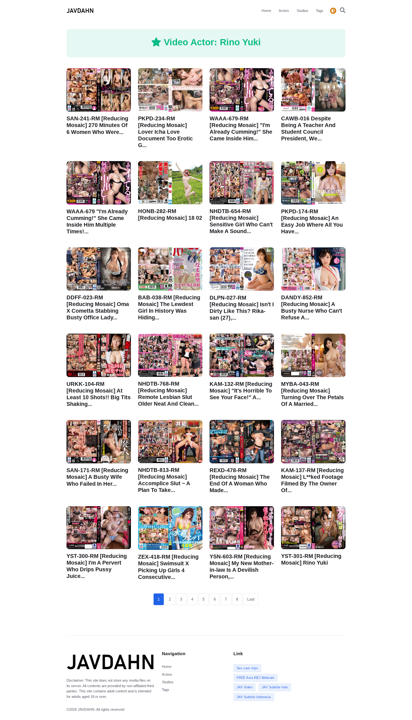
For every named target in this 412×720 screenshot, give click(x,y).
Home (266, 11)
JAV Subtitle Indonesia (254, 697)
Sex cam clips (247, 668)
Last (250, 599)
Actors (284, 11)
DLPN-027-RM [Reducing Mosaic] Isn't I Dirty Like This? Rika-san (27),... (242, 308)
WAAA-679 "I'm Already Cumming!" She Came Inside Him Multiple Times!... (97, 221)
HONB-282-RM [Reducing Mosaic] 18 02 (170, 214)
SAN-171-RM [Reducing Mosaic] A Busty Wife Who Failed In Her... (97, 477)
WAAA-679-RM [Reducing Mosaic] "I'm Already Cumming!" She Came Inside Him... (241, 128)
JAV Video (244, 687)
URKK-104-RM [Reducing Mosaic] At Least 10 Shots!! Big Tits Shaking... (99, 394)
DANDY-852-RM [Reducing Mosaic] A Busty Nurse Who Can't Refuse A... (311, 308)
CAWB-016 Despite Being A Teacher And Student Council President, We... (308, 128)
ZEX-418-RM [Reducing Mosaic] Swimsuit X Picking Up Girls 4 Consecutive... (168, 567)
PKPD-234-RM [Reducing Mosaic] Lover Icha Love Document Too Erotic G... (165, 131)
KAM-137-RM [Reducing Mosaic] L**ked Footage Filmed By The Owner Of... (312, 480)
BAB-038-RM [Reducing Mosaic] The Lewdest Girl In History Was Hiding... (169, 308)
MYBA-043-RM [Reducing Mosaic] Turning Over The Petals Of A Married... (312, 394)
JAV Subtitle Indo (275, 687)
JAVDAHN (86, 709)
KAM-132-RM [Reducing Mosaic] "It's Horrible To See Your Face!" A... (241, 390)
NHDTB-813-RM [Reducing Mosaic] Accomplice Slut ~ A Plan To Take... (164, 480)
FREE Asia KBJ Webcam (255, 677)
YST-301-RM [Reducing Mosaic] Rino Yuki (311, 559)
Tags (319, 11)
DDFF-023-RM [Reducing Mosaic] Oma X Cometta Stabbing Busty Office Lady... (98, 308)
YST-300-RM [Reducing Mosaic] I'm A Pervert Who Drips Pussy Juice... (97, 566)
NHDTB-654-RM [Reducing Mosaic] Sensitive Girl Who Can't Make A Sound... (241, 221)
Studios (302, 11)
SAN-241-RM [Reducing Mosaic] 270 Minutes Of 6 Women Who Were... (97, 125)
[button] (341, 11)
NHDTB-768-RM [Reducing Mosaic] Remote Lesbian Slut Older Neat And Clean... (168, 394)
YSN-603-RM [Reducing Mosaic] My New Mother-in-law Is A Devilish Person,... (242, 567)
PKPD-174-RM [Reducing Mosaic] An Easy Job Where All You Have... (312, 221)
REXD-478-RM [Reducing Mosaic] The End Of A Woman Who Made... (240, 480)
